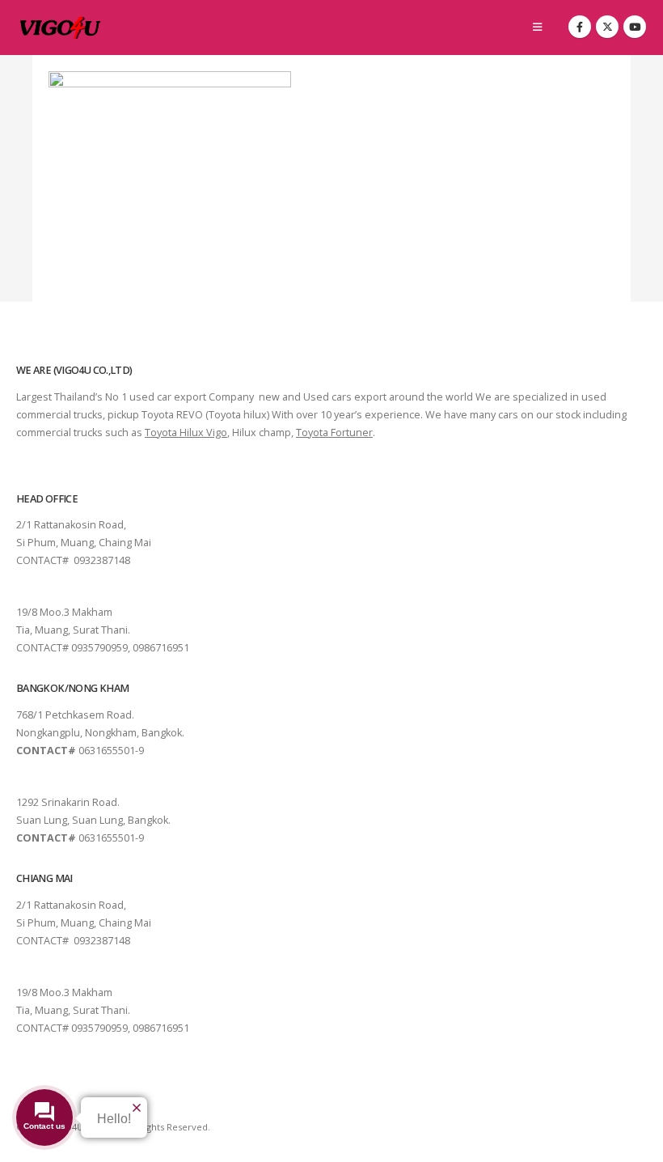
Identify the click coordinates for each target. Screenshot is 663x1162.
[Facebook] (579, 26)
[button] (537, 26)
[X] (607, 26)
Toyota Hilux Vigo (186, 432)
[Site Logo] (60, 28)
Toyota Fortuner (334, 432)
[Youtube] (634, 26)
